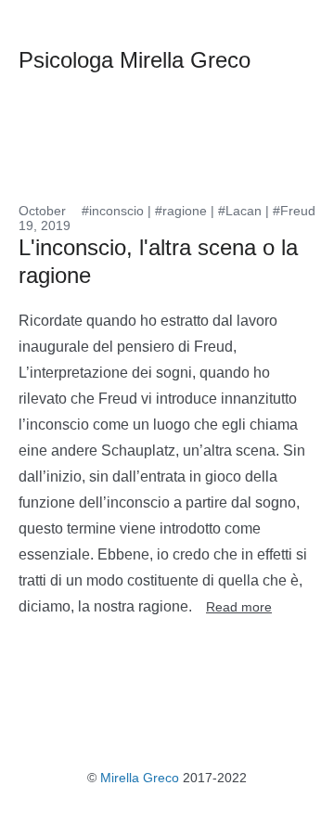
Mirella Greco (139, 777)
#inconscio (113, 210)
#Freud (294, 210)
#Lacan (240, 210)
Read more (239, 606)
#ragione (181, 210)
